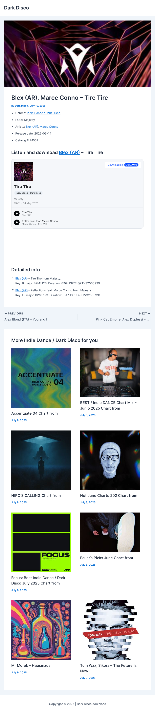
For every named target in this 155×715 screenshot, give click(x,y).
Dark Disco (16, 8)
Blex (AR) (32, 126)
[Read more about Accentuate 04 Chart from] (41, 378)
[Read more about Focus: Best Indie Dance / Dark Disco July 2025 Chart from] (41, 542)
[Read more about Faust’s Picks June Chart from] (110, 532)
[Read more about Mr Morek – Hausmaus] (41, 630)
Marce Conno (49, 126)
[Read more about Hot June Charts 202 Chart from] (110, 460)
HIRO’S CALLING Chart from (36, 495)
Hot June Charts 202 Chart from (108, 495)
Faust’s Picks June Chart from (106, 558)
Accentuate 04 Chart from (34, 413)
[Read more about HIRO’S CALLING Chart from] (41, 460)
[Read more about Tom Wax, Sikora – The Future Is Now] (110, 630)
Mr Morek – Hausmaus (30, 665)
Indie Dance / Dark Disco (43, 113)
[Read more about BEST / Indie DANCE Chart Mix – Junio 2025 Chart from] (110, 372)
